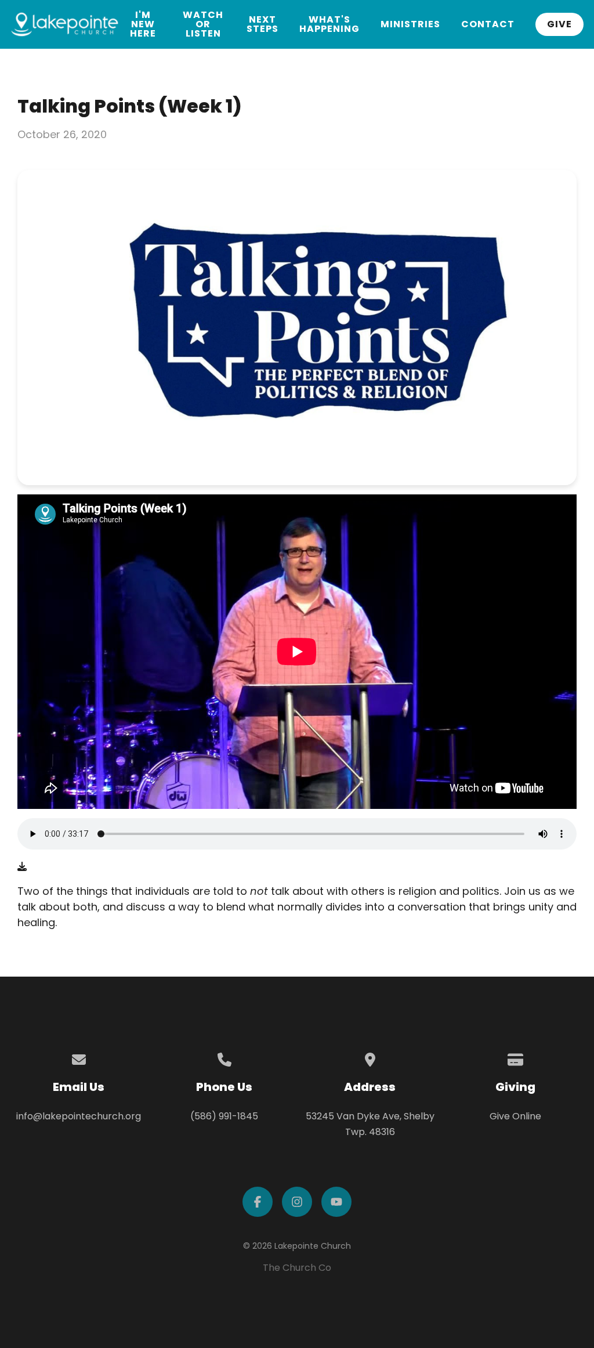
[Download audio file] (22, 867)
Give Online (515, 1116)
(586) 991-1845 (224, 1116)
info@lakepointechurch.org (78, 1116)
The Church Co (297, 1267)
